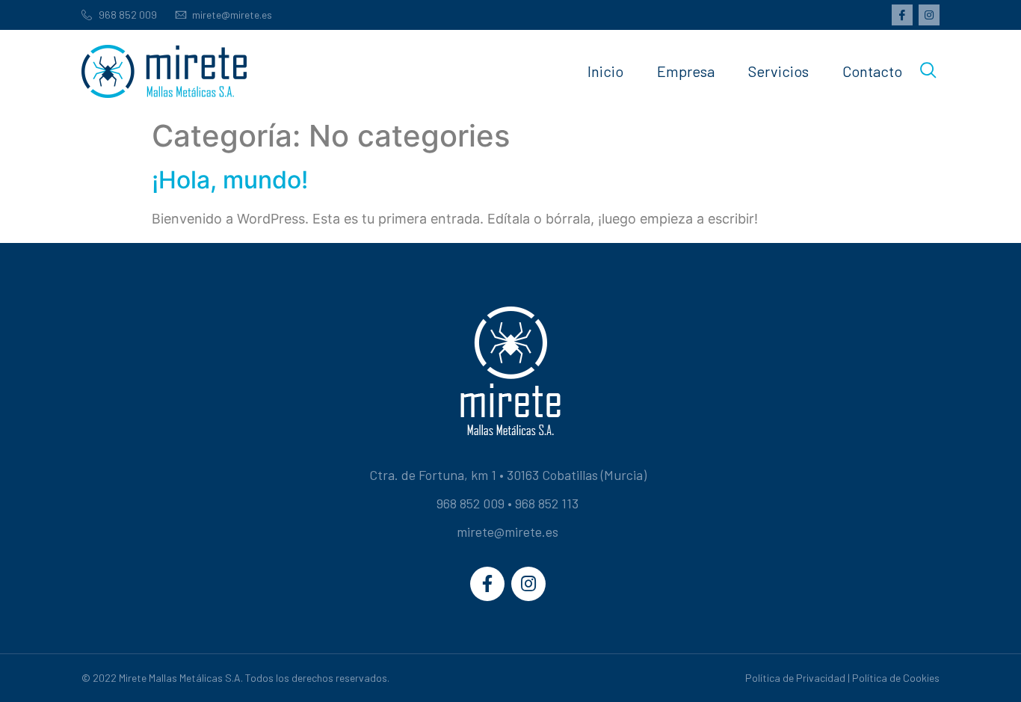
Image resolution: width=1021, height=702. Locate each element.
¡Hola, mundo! (230, 179)
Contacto (872, 71)
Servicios (778, 71)
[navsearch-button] (928, 71)
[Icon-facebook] (902, 14)
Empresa (686, 71)
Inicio (605, 71)
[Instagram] (929, 14)
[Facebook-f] (487, 584)
